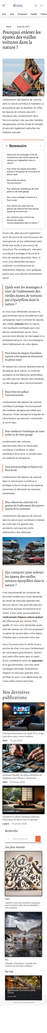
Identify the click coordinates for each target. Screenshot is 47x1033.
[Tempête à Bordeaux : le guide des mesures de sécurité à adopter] (23, 934)
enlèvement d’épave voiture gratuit (23, 617)
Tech (5, 740)
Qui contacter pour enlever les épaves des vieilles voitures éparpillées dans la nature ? (23, 220)
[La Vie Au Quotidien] (18, 5)
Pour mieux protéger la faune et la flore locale (22, 198)
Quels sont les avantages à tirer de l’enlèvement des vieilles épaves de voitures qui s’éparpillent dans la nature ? (22, 158)
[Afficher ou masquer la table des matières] (34, 145)
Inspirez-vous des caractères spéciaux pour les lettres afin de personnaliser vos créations (22, 905)
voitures (19, 323)
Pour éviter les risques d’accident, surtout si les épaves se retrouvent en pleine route (23, 172)
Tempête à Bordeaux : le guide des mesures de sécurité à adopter (20, 964)
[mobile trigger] (5, 5)
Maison (7, 899)
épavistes (37, 660)
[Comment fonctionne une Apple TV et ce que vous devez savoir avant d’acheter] (23, 717)
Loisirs (6, 823)
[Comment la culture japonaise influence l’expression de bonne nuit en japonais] (23, 800)
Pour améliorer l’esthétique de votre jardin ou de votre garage (23, 190)
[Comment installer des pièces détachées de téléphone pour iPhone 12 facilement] (23, 758)
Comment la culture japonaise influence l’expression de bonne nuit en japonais (21, 818)
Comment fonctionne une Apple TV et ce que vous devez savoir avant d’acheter (23, 735)
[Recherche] (35, 6)
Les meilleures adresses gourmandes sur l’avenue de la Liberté (21, 990)
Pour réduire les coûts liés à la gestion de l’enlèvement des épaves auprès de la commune (23, 209)
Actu (6, 960)
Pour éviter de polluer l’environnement (16, 181)
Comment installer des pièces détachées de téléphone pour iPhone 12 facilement (22, 776)
